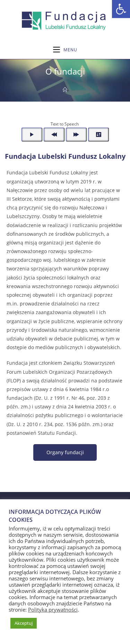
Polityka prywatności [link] (53, 609)
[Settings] (98, 134)
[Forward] (76, 134)
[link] (121, 9)
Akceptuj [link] (24, 623)
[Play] (31, 134)
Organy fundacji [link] (65, 452)
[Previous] (54, 134)
